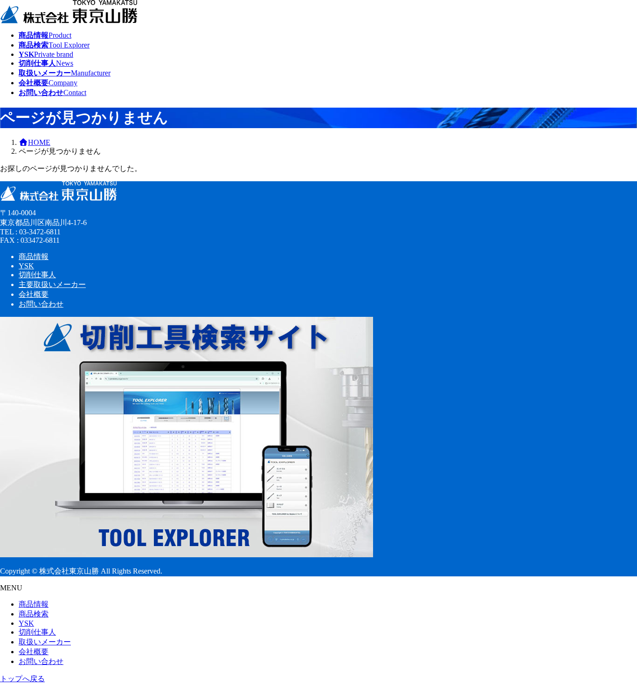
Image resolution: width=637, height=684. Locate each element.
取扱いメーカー (45, 642)
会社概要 (33, 294)
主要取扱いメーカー (52, 284)
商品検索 (33, 614)
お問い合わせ (41, 304)
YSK (26, 266)
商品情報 (33, 256)
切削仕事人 (37, 275)
